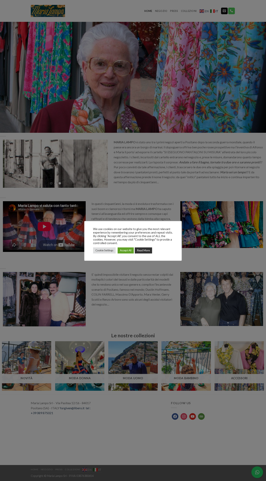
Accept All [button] (125, 250)
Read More (143, 250)
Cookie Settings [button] (104, 250)
